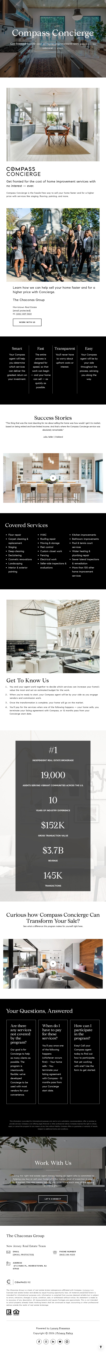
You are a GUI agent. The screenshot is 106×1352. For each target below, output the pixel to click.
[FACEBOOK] (39, 1341)
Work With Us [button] (27, 322)
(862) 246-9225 (67, 1255)
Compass (86, 1290)
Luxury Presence (60, 1328)
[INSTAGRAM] (46, 1341)
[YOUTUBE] (60, 1341)
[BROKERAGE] (67, 1341)
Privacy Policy (64, 1333)
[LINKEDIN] (53, 1341)
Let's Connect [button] (53, 1199)
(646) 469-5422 (24, 314)
